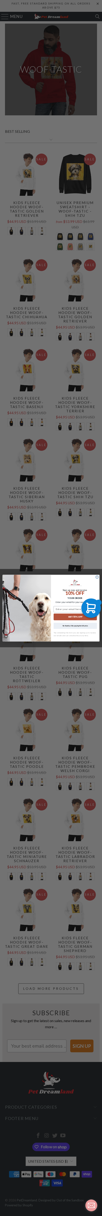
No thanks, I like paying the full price (75, 626)
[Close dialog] (97, 577)
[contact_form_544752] (91, 1205)
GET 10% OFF (75, 616)
